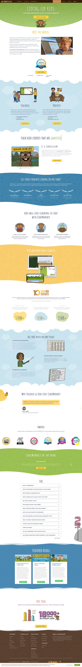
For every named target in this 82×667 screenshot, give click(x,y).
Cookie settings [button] (70, 664)
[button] (57, 46)
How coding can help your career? (32, 504)
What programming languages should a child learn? (37, 489)
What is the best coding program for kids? (34, 519)
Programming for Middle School (57, 564)
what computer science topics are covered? (34, 508)
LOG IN (69, 1)
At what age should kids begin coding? (33, 523)
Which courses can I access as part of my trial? (35, 496)
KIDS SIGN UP (57, 1)
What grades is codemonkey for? (31, 493)
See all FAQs (57, 538)
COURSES (19, 1)
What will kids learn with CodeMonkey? (33, 512)
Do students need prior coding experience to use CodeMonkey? (39, 535)
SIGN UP (64, 1)
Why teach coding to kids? (30, 500)
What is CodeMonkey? (28, 485)
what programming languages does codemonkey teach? (37, 516)
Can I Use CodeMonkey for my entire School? (34, 531)
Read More (41, 468)
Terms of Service (34, 661)
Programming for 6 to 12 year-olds (23, 564)
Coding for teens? (27, 527)
